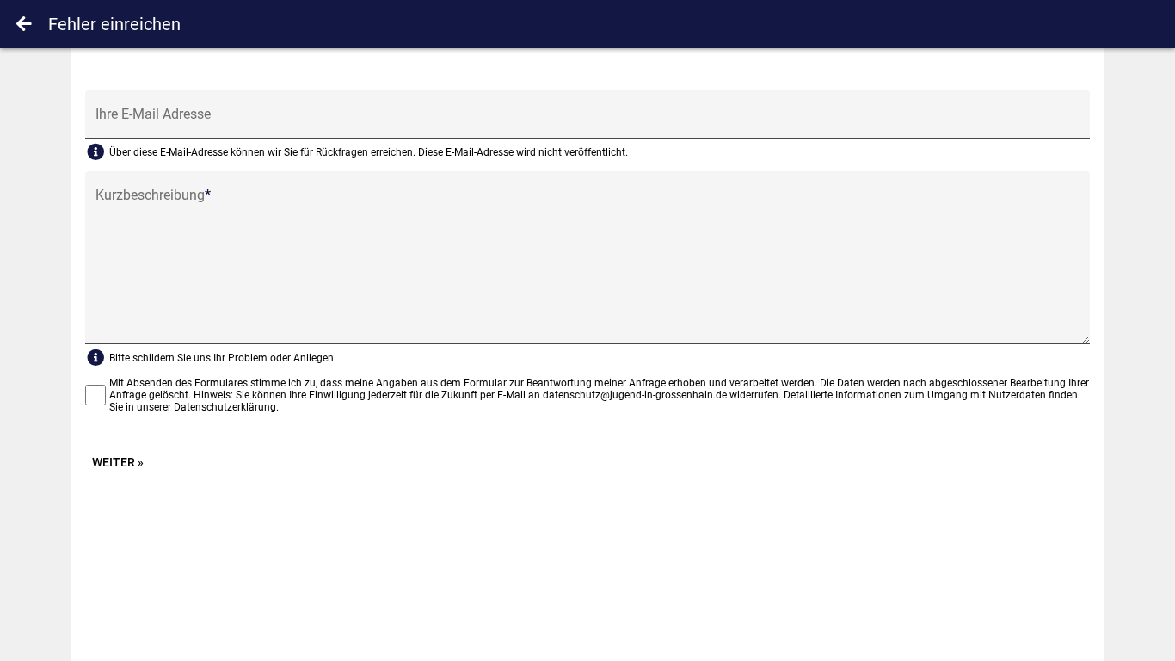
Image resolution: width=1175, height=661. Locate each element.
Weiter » (118, 462)
